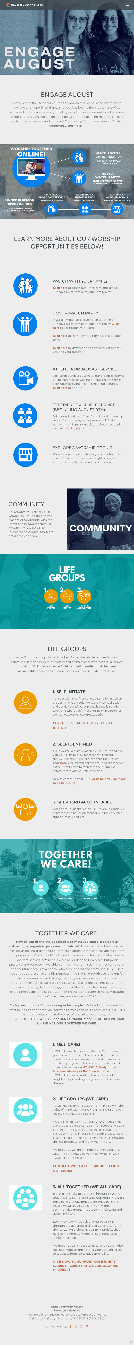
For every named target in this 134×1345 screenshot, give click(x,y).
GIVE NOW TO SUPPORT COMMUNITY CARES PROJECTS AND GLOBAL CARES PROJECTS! (85, 1265)
